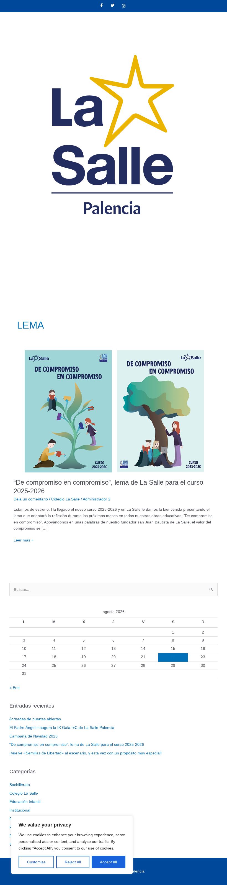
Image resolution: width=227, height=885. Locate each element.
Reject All (73, 862)
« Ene (14, 688)
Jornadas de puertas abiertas (35, 719)
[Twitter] (113, 6)
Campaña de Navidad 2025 (33, 736)
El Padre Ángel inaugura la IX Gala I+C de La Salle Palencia (61, 728)
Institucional (19, 810)
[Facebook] (101, 6)
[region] (72, 845)
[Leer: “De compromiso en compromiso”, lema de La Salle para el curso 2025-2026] (113, 411)
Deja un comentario (31, 499)
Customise (36, 862)
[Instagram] (124, 6)
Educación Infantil (24, 802)
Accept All (108, 862)
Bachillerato (19, 785)
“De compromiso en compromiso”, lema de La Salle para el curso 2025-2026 (76, 744)
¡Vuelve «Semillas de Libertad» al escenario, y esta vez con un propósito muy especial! (85, 753)
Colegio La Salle (65, 499)
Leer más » (23, 539)
